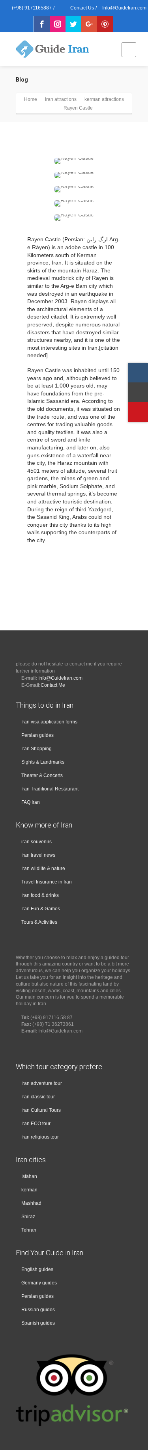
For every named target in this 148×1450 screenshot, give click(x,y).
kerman (29, 1190)
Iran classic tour (38, 1097)
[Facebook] (42, 24)
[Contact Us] (138, 392)
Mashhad (31, 1203)
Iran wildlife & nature (43, 868)
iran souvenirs (36, 841)
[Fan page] (138, 412)
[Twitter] (73, 24)
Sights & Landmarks (42, 762)
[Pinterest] (105, 24)
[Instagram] (58, 24)
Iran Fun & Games (40, 908)
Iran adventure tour (41, 1083)
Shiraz (28, 1216)
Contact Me (53, 685)
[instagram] (138, 372)
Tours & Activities (39, 922)
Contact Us (81, 8)
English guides (37, 1269)
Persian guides (37, 735)
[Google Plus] (89, 24)
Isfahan (29, 1176)
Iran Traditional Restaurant (50, 789)
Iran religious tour (40, 1137)
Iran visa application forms (49, 722)
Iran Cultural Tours (41, 1110)
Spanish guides (38, 1323)
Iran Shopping (36, 748)
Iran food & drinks (40, 895)
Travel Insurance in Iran (46, 882)
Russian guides (38, 1309)
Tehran (28, 1230)
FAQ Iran (30, 802)
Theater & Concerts (42, 775)
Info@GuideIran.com (60, 678)
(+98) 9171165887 (31, 8)
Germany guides (39, 1283)
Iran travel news (38, 855)
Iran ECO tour (36, 1123)
